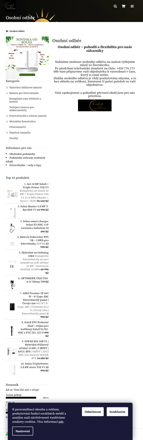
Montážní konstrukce (22, 121)
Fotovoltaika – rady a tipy (25, 165)
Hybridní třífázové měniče (25, 87)
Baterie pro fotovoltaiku (24, 93)
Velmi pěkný (13, 395)
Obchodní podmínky (22, 154)
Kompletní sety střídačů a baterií (25, 100)
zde (60, 422)
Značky (13, 138)
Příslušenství (17, 127)
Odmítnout (93, 412)
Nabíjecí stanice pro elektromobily (21, 108)
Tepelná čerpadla (20, 132)
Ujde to (10, 402)
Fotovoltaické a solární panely (28, 116)
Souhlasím (117, 412)
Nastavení (22, 431)
